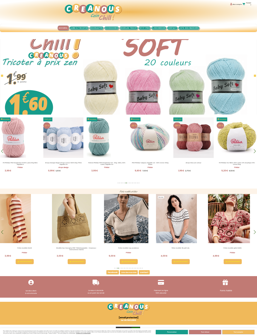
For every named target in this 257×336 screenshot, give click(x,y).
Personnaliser (172, 332)
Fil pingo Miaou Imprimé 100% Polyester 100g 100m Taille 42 (237, 163)
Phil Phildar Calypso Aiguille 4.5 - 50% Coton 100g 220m (20, 163)
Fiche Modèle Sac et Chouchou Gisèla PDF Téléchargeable (232, 248)
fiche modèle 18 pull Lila (128, 248)
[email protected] (128, 317)
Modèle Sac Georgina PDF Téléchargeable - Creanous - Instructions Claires (24, 248)
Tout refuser (205, 332)
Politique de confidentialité (83, 333)
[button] (255, 76)
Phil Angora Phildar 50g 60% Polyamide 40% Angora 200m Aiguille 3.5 (150, 163)
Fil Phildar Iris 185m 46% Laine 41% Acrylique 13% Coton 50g (107, 163)
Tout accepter (238, 332)
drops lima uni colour (63, 163)
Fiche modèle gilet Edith (180, 248)
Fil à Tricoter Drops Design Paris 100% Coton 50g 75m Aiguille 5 (193, 163)
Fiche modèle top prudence (76, 248)
